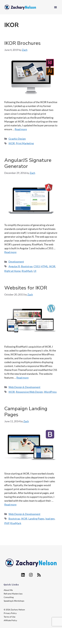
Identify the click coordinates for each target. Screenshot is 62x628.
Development (16, 261)
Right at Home (12, 271)
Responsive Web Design (29, 391)
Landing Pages (36, 518)
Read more (21, 129)
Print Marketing (25, 143)
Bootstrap (27, 266)
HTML (44, 266)
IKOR (12, 143)
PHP (6, 523)
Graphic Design (17, 138)
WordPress (50, 391)
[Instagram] (31, 574)
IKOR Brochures (22, 43)
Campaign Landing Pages (25, 411)
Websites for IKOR (25, 287)
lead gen (50, 518)
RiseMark (27, 271)
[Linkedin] (23, 574)
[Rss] (39, 574)
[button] (55, 7)
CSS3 (37, 266)
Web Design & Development (24, 387)
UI (35, 271)
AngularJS (14, 266)
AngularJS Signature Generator (27, 163)
